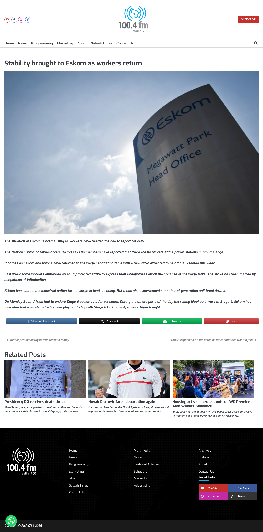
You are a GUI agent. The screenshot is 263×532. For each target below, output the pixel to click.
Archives (205, 450)
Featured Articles (146, 464)
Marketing (65, 43)
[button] (11, 521)
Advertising (142, 485)
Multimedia (142, 450)
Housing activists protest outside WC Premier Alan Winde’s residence (211, 404)
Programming (42, 43)
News (22, 43)
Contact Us (124, 43)
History (204, 457)
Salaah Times (101, 43)
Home (9, 43)
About (82, 43)
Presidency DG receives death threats (36, 401)
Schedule (140, 471)
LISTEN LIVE (248, 19)
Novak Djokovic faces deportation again (121, 401)
